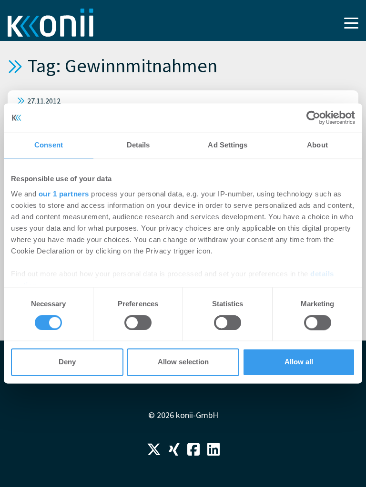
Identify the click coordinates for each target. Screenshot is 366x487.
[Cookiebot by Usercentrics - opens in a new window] (313, 117)
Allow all (299, 362)
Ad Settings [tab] (227, 145)
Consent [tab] (48, 145)
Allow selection (183, 362)
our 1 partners (64, 194)
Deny (67, 362)
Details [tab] (138, 145)
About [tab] (317, 145)
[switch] (138, 322)
